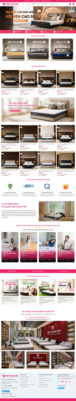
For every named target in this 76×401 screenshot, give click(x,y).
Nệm (23, 4)
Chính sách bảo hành (24, 378)
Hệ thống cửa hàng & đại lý (44, 384)
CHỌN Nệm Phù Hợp (54, 4)
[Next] (73, 18)
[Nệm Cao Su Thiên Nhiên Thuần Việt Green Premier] (47, 134)
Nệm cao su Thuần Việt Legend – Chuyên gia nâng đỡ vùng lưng (28, 145)
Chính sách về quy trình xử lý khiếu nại (27, 384)
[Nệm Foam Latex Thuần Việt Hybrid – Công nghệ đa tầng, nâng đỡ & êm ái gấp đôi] (29, 79)
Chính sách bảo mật (24, 386)
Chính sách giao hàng (24, 380)
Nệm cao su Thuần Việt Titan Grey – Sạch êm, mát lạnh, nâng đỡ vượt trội (47, 90)
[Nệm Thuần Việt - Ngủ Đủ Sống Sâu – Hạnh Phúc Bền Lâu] (11, 4)
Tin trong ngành (41, 382)
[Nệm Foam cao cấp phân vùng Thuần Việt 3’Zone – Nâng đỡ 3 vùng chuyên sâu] (47, 160)
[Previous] (3, 18)
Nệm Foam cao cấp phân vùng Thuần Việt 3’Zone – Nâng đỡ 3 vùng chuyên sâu (46, 171)
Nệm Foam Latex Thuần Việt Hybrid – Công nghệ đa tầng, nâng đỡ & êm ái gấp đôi (27, 90)
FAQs (39, 4)
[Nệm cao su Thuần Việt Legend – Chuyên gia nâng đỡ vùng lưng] (29, 134)
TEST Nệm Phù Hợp (42, 386)
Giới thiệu (40, 376)
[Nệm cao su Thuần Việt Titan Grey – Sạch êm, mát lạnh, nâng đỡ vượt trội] (47, 79)
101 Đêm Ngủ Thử (44, 4)
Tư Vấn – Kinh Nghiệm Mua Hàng (45, 380)
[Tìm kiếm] (70, 4)
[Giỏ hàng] (73, 4)
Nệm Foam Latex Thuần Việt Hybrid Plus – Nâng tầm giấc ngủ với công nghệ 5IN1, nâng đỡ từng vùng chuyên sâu (65, 90)
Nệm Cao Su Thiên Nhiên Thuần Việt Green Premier (46, 145)
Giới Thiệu (34, 4)
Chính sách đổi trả (23, 382)
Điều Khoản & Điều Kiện (24, 376)
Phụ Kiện (28, 4)
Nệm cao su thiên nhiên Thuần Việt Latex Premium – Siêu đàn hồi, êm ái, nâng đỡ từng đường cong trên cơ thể (10, 90)
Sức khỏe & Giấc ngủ (43, 378)
